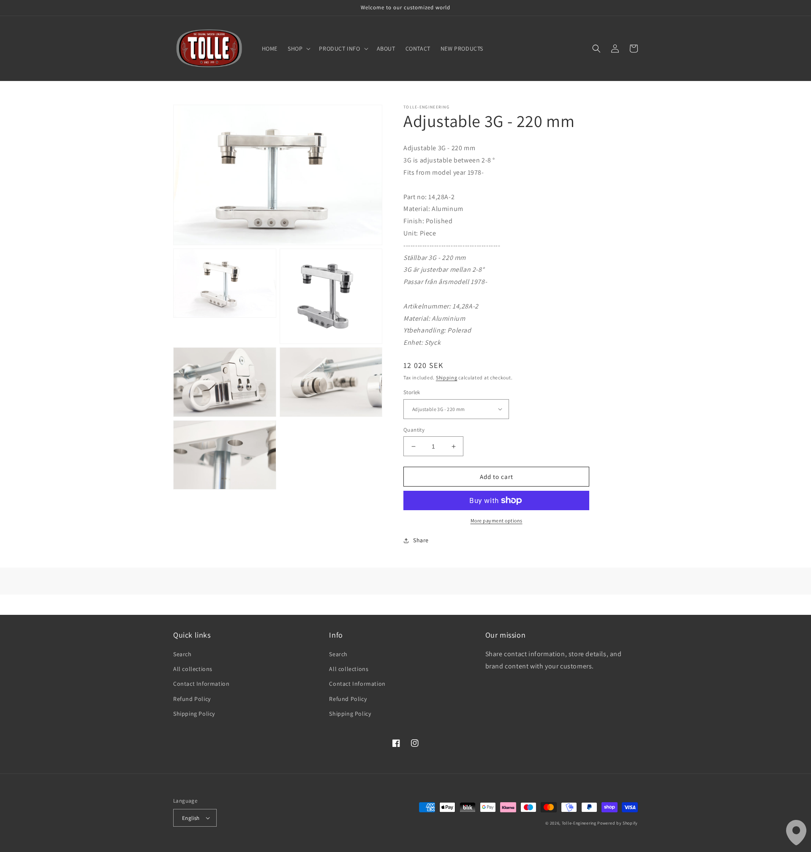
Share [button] (421, 540)
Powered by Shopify (617, 823)
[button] (298, 48)
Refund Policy (192, 699)
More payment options (497, 520)
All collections (192, 669)
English (191, 818)
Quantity (414, 429)
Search (182, 654)
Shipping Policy (194, 713)
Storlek (411, 392)
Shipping (446, 377)
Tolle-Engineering (579, 823)
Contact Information (201, 683)
